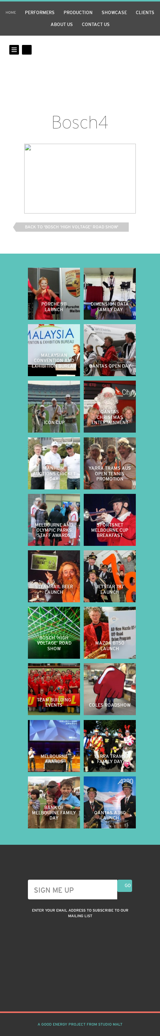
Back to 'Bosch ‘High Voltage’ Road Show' (71, 227)
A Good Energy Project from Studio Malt (80, 1024)
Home (11, 12)
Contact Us (96, 24)
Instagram (66, 993)
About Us (62, 24)
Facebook (80, 993)
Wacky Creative (80, 62)
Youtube (93, 993)
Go (128, 885)
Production (78, 12)
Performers (40, 12)
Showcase (114, 12)
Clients (145, 12)
